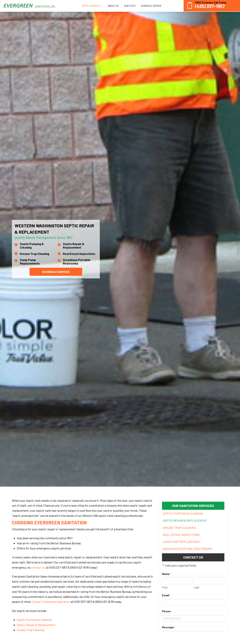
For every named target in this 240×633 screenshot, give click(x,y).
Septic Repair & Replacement (36, 625)
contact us (38, 567)
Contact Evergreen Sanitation (50, 601)
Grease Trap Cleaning (30, 630)
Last (196, 587)
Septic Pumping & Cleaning (34, 619)
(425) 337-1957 (210, 6)
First (165, 587)
